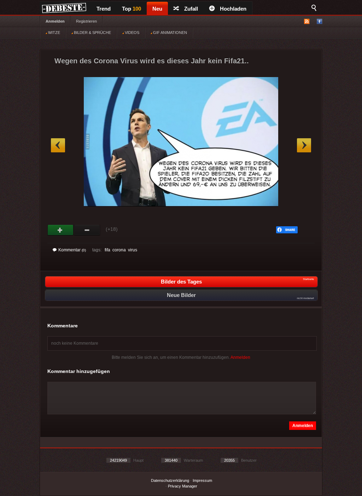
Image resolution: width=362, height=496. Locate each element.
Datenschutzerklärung (170, 480)
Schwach (87, 230)
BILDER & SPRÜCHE (92, 32)
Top (131, 9)
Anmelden (55, 21)
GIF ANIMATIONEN (169, 32)
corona (119, 249)
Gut (60, 230)
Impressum (202, 480)
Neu (157, 9)
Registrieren (86, 21)
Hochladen (233, 9)
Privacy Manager (182, 486)
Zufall (191, 9)
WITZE (53, 32)
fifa (107, 249)
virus (132, 249)
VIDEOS (131, 32)
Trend (104, 9)
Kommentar (72, 249)
